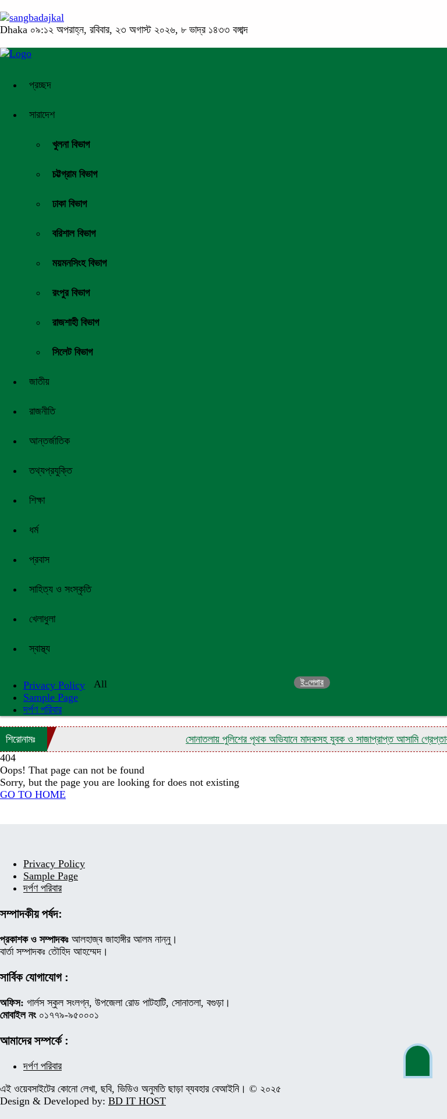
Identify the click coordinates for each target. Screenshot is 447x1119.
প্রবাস (39, 559)
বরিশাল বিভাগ (74, 233)
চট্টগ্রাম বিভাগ (75, 174)
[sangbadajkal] (32, 17)
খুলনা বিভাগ (71, 144)
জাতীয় (39, 381)
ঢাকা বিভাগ (69, 203)
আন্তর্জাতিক (49, 441)
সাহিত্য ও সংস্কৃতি (60, 589)
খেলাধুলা (42, 619)
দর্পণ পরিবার (42, 709)
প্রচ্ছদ (40, 85)
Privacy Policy (54, 863)
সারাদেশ (42, 114)
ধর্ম (33, 530)
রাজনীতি (42, 411)
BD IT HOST (137, 1101)
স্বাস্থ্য (39, 648)
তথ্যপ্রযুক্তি (50, 470)
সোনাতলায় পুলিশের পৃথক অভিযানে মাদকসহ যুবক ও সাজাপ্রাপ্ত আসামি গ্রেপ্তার (311, 739)
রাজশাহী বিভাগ (76, 322)
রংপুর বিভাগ (71, 292)
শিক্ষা (37, 500)
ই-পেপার (312, 682)
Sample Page (50, 697)
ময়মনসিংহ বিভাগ (79, 263)
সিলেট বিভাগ (72, 352)
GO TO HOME (33, 794)
